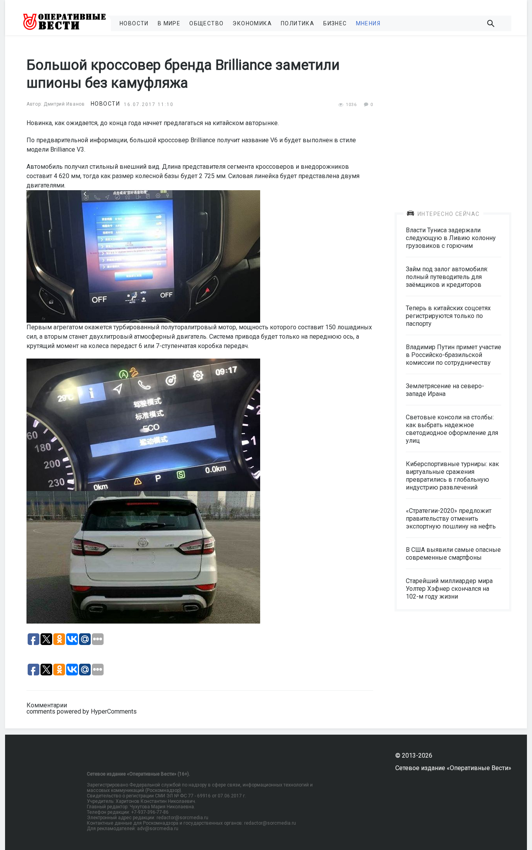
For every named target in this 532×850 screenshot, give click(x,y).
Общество (206, 23)
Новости (134, 23)
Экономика (252, 23)
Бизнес (335, 23)
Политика (297, 23)
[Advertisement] (453, 118)
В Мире (169, 23)
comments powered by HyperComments (81, 711)
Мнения (368, 23)
